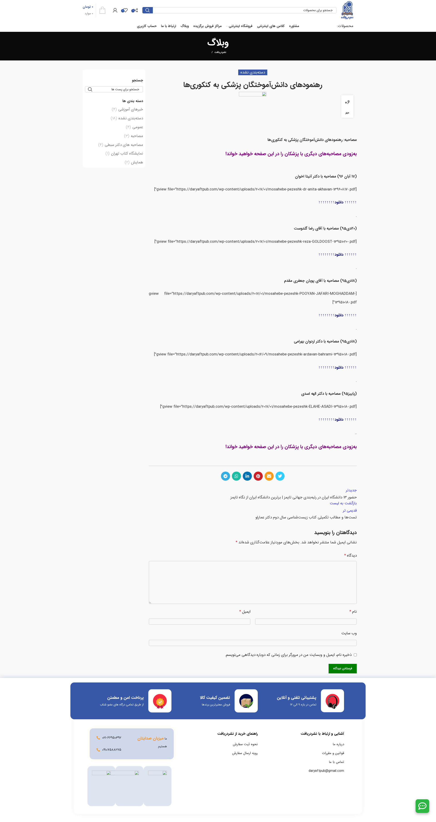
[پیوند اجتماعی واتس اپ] (236, 476)
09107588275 (111, 749)
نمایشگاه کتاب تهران (127, 153)
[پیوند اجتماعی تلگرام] (225, 476)
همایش (137, 162)
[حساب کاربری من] (115, 10)
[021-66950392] (98, 738)
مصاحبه (137, 136)
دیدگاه (350, 555)
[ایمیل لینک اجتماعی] (269, 476)
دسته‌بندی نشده (131, 118)
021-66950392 (111, 737)
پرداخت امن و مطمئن (125, 698)
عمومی (137, 127)
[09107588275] (98, 750)
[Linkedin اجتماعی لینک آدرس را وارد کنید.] (247, 476)
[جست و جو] (147, 10)
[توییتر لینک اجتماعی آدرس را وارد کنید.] (280, 476)
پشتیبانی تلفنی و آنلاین (296, 698)
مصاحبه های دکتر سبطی (124, 145)
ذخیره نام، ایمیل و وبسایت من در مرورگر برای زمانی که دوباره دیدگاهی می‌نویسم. (288, 655)
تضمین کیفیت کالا (215, 698)
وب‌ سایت (349, 633)
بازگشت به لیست (343, 503)
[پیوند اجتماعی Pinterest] (258, 476)
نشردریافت (220, 52)
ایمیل (244, 612)
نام (353, 612)
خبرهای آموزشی (130, 109)
